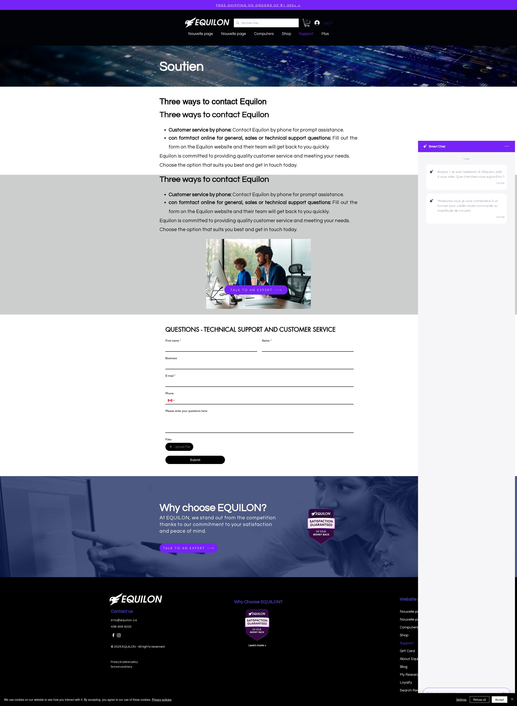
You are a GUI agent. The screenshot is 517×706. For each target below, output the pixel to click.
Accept (499, 700)
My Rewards (410, 675)
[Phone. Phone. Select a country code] (171, 400)
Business (171, 358)
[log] (466, 418)
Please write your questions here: (186, 410)
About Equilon (411, 659)
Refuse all (479, 700)
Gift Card (407, 651)
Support (406, 643)
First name (173, 340)
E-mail (170, 375)
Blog (403, 667)
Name (266, 340)
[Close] (512, 699)
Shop (404, 635)
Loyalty (406, 682)
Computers (409, 627)
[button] (307, 23)
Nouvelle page (412, 611)
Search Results (412, 690)
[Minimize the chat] (506, 146)
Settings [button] (461, 700)
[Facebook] (113, 635)
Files (168, 439)
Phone (169, 393)
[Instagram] (118, 635)
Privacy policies (161, 700)
